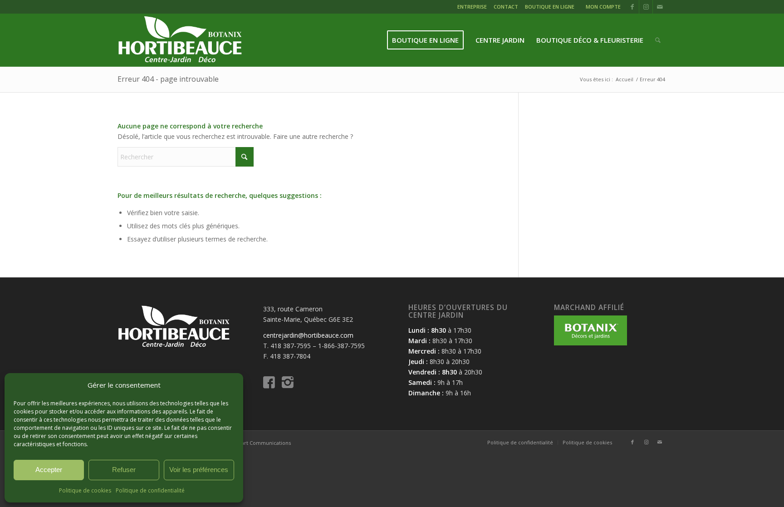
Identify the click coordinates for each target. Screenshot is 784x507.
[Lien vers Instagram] (645, 7)
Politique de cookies (85, 490)
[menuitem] (473, 8)
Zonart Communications (261, 442)
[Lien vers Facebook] (632, 7)
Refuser (124, 469)
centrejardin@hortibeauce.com (308, 335)
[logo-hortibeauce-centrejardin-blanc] (180, 40)
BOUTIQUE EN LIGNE (549, 6)
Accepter (48, 469)
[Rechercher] (657, 40)
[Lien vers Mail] (659, 7)
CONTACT (506, 6)
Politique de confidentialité (150, 490)
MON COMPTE (603, 6)
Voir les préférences (198, 469)
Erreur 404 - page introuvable (168, 79)
